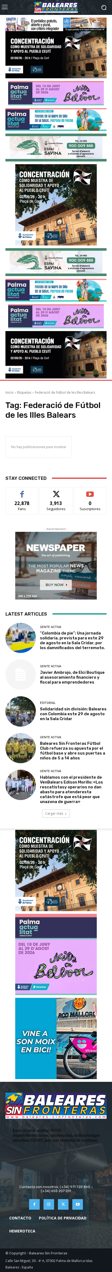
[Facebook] (34, 1204)
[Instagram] (48, 1204)
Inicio (9, 392)
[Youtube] (77, 1204)
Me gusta (22, 491)
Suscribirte (90, 491)
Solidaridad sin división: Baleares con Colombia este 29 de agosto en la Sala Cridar (73, 714)
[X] (63, 1204)
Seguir (56, 491)
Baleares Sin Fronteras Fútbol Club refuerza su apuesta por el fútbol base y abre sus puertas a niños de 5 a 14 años (72, 750)
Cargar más (54, 813)
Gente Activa (50, 627)
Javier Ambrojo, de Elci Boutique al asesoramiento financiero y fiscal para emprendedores (72, 677)
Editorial (47, 702)
